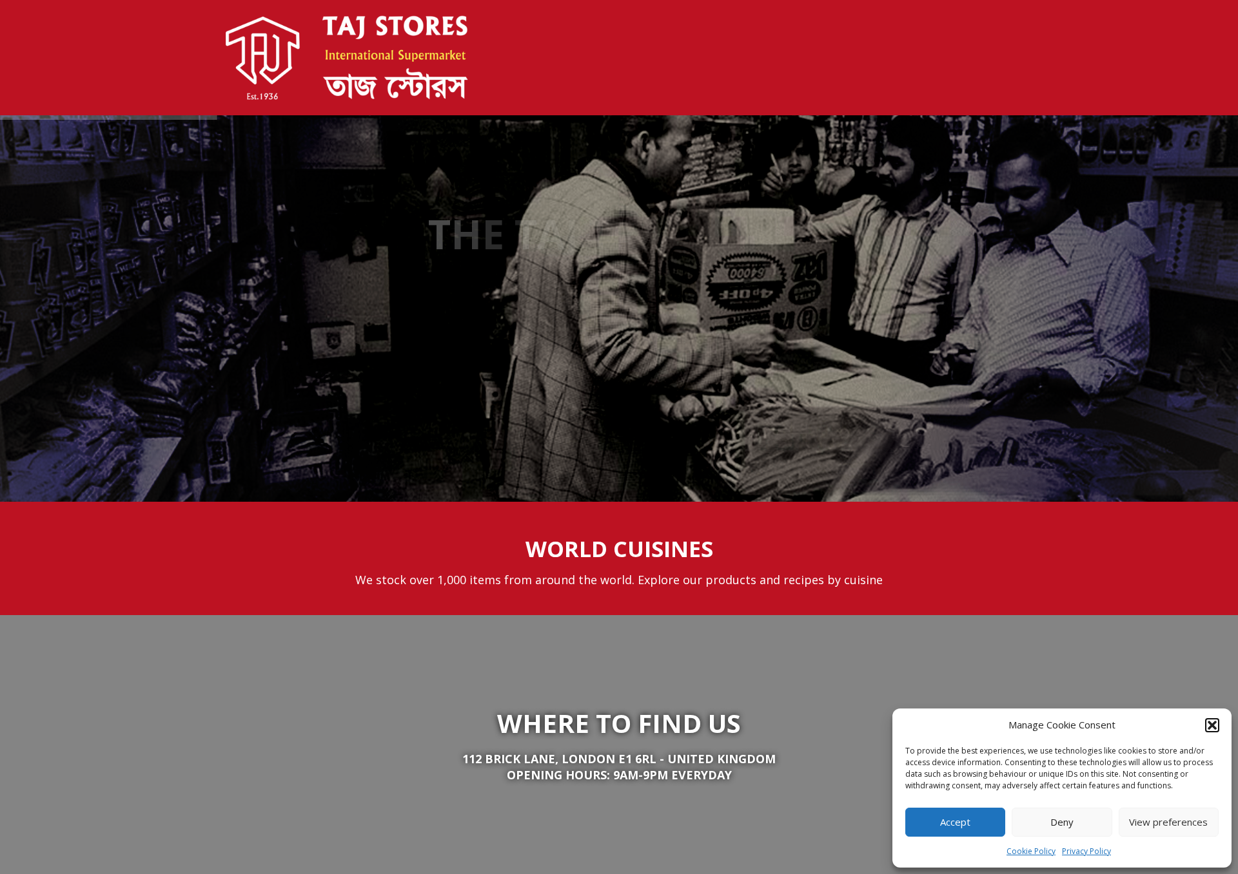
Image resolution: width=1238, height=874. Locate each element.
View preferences (1168, 821)
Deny (1062, 821)
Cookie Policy (1031, 851)
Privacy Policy (1086, 851)
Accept (955, 821)
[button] (1212, 725)
